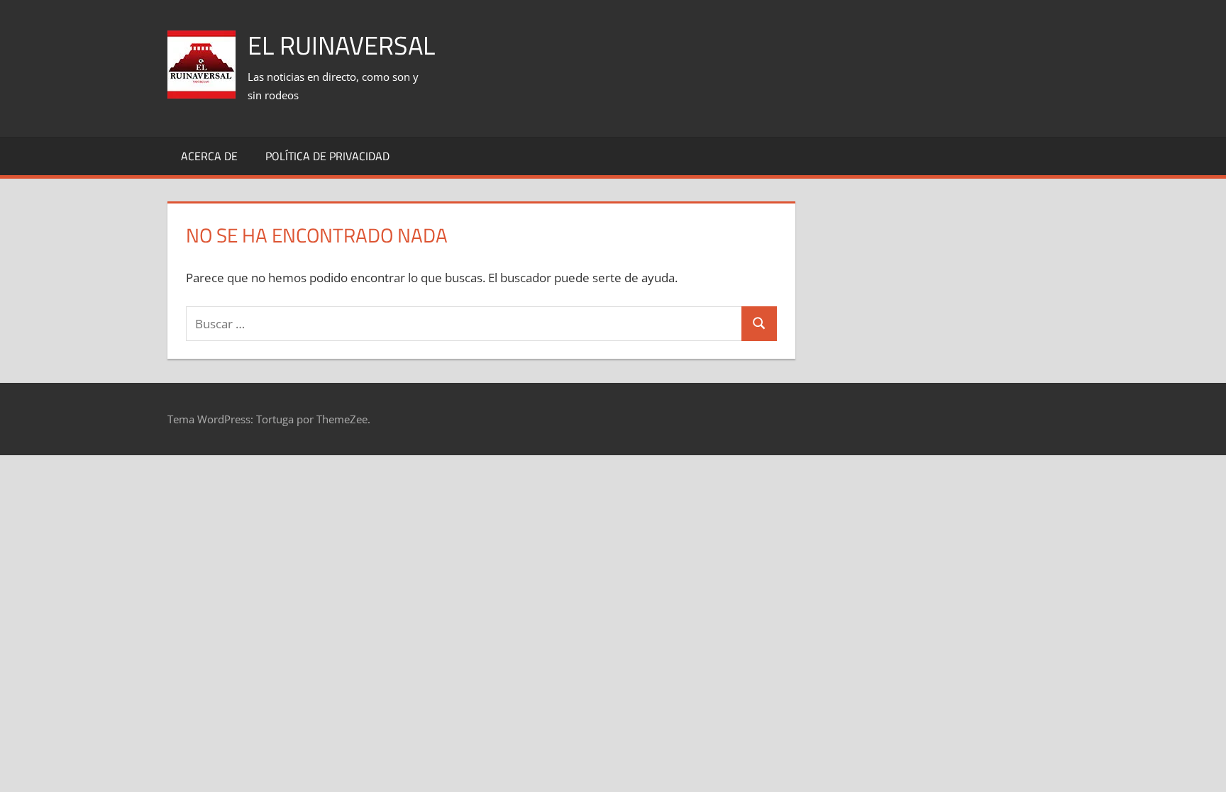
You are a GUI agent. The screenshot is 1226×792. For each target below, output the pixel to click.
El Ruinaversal (341, 45)
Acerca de (209, 155)
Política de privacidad (327, 155)
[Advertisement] (800, 50)
